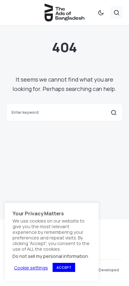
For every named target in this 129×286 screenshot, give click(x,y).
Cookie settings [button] (31, 267)
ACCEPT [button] (63, 267)
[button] (101, 12)
